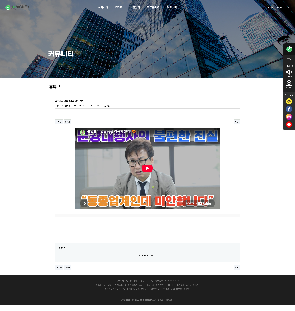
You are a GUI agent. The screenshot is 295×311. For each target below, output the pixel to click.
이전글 (59, 122)
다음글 (67, 122)
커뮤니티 (172, 7)
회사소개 (103, 7)
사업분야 (135, 7)
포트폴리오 (153, 7)
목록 (236, 122)
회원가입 (269, 7)
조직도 (119, 7)
